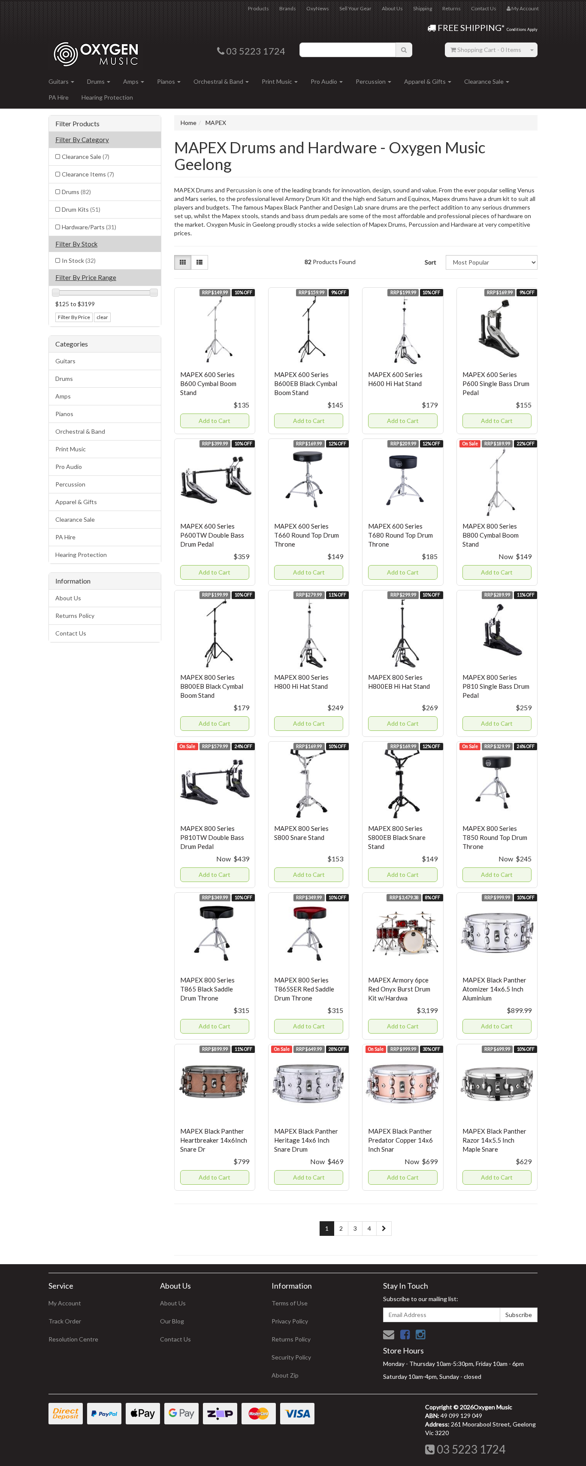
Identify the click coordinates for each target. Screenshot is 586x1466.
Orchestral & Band (219, 81)
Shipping (422, 8)
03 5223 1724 (470, 1449)
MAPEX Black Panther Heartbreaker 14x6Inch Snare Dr (213, 1140)
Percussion (371, 81)
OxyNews (317, 8)
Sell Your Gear (355, 8)
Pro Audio (324, 81)
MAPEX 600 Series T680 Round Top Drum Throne (400, 535)
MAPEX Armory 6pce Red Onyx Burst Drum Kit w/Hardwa (399, 989)
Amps (131, 81)
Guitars (59, 81)
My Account (64, 1303)
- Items (489, 49)
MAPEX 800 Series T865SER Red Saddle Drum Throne (304, 989)
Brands (287, 8)
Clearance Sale (484, 81)
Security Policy (291, 1357)
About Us (392, 8)
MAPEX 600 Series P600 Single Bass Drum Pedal (495, 383)
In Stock (79, 260)
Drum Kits (81, 209)
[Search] (404, 50)
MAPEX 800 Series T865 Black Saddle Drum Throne (207, 989)
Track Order (64, 1321)
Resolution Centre (73, 1339)
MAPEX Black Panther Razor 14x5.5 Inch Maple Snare (494, 1140)
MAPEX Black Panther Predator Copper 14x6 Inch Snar (400, 1140)
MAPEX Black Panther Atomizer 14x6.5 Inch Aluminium (494, 989)
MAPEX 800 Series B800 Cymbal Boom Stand (490, 535)
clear (102, 317)
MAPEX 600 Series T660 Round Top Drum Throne (306, 535)
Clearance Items (88, 174)
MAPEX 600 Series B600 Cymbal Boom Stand (208, 383)
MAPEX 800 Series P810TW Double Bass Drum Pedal (212, 837)
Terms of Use (290, 1303)
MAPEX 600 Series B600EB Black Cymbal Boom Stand (305, 383)
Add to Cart (214, 420)
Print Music (277, 81)
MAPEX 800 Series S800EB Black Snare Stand (397, 837)
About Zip (285, 1375)
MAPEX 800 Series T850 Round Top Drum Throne (494, 837)
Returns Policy (74, 615)
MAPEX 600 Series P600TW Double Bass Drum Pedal (212, 535)
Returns (451, 8)
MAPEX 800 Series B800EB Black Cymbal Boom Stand (211, 686)
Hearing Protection (107, 97)
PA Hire (58, 97)
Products (258, 8)
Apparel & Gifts (425, 81)
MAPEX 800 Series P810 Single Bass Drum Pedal (495, 686)
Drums (96, 81)
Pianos (166, 81)
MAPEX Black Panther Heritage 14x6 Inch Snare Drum (306, 1140)
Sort (430, 262)
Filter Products (77, 124)
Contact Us (483, 8)
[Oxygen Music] (95, 51)
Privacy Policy (290, 1321)
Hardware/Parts (89, 227)
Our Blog (172, 1321)
